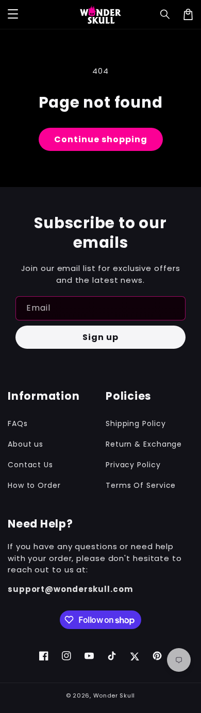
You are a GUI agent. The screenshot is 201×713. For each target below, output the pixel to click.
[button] (165, 14)
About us (25, 444)
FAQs (18, 423)
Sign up (100, 337)
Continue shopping (100, 139)
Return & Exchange (144, 444)
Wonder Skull (114, 695)
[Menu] (13, 14)
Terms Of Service (141, 485)
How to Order (34, 485)
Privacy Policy (133, 465)
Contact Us (30, 465)
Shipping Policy (136, 423)
